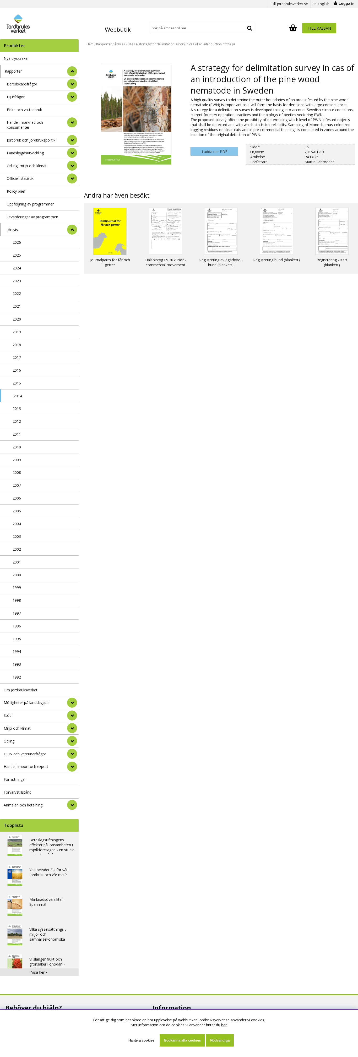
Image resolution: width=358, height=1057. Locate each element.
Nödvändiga (220, 1040)
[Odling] (72, 741)
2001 (17, 562)
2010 (17, 447)
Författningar (15, 779)
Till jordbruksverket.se (289, 3)
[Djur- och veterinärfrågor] (72, 754)
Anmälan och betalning (23, 805)
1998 (17, 600)
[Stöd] (72, 715)
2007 (17, 485)
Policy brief (16, 191)
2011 (17, 434)
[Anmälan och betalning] (72, 805)
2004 (17, 523)
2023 (17, 280)
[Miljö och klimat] (72, 728)
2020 (17, 319)
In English (321, 3)
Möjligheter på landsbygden (27, 702)
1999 (17, 587)
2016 (17, 370)
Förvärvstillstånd (17, 792)
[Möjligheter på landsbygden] (72, 702)
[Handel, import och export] (72, 766)
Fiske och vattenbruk (24, 109)
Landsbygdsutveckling (25, 152)
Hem (90, 44)
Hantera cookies (141, 1040)
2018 (17, 344)
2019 (17, 331)
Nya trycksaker (16, 58)
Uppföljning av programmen (31, 204)
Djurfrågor (16, 96)
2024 (17, 267)
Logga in (347, 3)
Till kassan (319, 28)
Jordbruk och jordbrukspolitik (31, 140)
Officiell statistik (20, 178)
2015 (17, 383)
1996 (17, 626)
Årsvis (13, 229)
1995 (17, 638)
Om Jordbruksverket (20, 689)
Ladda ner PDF (214, 151)
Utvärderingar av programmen (32, 216)
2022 (17, 293)
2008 (17, 472)
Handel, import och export (26, 766)
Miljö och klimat (17, 728)
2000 (17, 574)
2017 (17, 357)
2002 (17, 549)
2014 (18, 395)
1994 (17, 651)
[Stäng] (72, 71)
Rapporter (13, 71)
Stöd (8, 715)
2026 (17, 242)
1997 (17, 613)
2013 (17, 408)
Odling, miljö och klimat (27, 165)
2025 (17, 255)
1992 (17, 677)
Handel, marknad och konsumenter (25, 125)
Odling (9, 741)
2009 (17, 459)
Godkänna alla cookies (182, 1040)
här (224, 1024)
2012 (17, 421)
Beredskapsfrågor (22, 84)
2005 (17, 510)
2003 (17, 536)
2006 (17, 498)
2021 (17, 306)
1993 (17, 664)
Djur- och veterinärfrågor (25, 753)
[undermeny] (72, 84)
